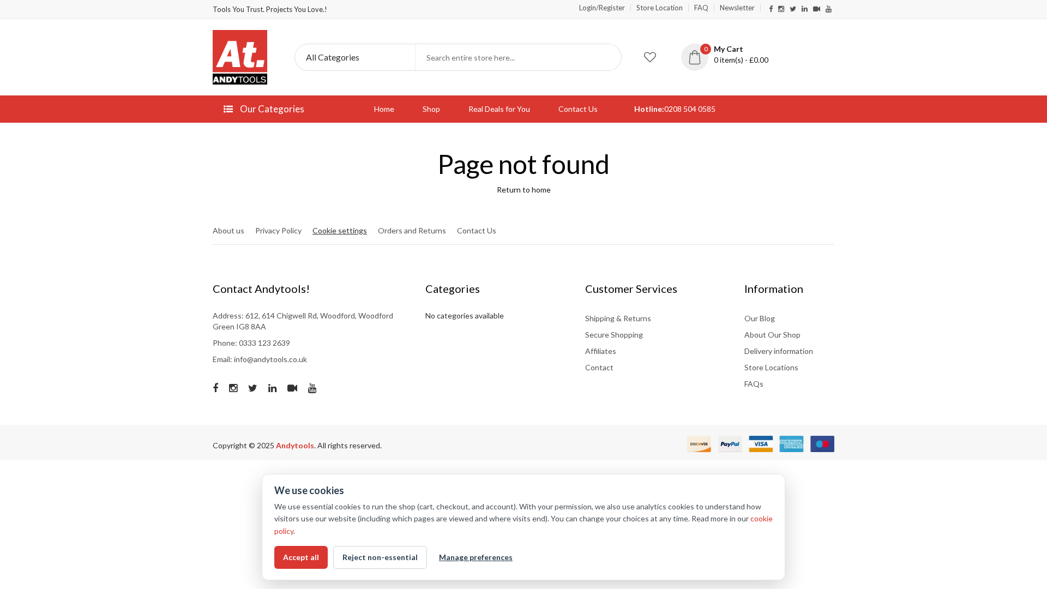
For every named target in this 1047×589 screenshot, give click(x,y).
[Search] (608, 57)
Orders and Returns (412, 230)
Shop (431, 108)
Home (384, 108)
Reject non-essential (380, 557)
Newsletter (737, 7)
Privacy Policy (278, 230)
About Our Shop (772, 334)
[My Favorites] (650, 57)
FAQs (753, 383)
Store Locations (771, 367)
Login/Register (602, 7)
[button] (733, 54)
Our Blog (759, 318)
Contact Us (578, 108)
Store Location (659, 7)
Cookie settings (339, 230)
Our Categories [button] (271, 109)
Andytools (295, 445)
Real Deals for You (499, 108)
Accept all (301, 557)
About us (228, 230)
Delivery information (778, 351)
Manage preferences (476, 557)
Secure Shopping (614, 334)
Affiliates (600, 351)
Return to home (524, 189)
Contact (599, 367)
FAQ (701, 7)
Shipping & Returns (618, 318)
